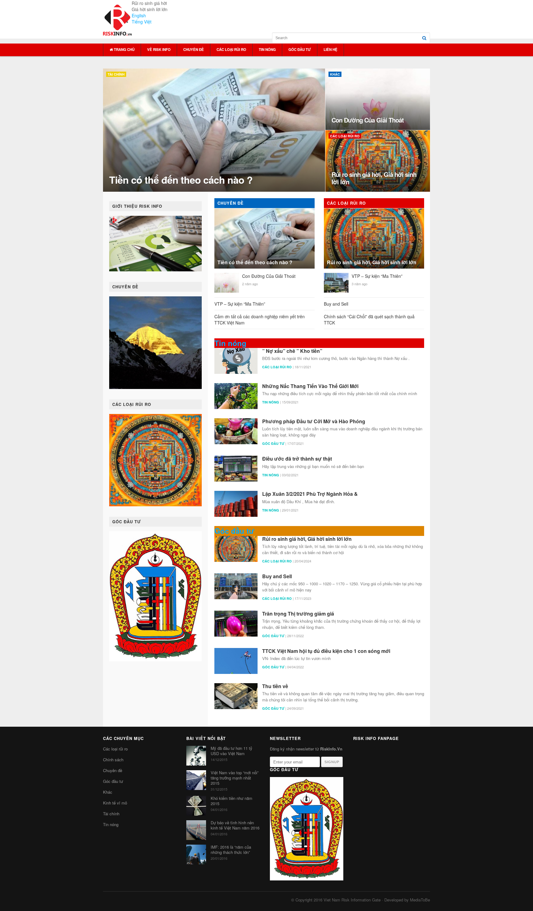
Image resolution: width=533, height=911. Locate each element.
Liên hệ (330, 49)
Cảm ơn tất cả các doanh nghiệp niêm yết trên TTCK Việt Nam (259, 319)
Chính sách (113, 760)
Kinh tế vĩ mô (115, 803)
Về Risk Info (159, 49)
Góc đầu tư (299, 49)
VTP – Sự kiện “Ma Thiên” (239, 304)
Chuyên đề (193, 49)
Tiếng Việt (141, 22)
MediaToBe (420, 900)
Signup (331, 762)
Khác (107, 792)
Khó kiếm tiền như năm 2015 (231, 800)
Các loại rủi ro (231, 49)
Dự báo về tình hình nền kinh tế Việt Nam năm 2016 (235, 825)
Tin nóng (267, 49)
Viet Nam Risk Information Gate (352, 900)
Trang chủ (123, 49)
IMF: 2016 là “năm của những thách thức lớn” (231, 849)
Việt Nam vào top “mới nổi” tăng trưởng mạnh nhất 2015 (234, 778)
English (139, 15)
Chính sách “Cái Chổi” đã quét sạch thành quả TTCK (369, 319)
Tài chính (111, 814)
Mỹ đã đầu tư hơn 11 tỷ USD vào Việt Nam (231, 750)
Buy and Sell (336, 304)
